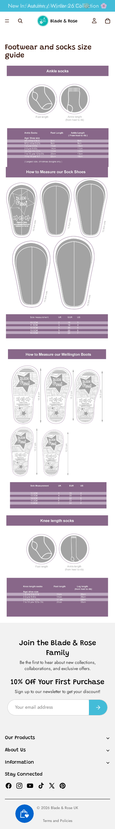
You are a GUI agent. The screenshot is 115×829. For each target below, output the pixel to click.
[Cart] (107, 21)
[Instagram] (19, 785)
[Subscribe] (98, 707)
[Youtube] (30, 785)
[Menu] (7, 21)
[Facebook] (8, 785)
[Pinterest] (62, 785)
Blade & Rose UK (64, 808)
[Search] (20, 21)
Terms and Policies (57, 820)
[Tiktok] (41, 785)
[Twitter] (52, 785)
